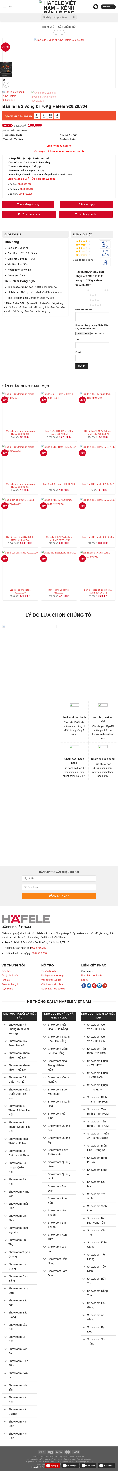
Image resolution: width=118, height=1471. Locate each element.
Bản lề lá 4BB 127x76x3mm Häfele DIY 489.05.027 (58, 538)
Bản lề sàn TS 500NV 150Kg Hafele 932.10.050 (20, 538)
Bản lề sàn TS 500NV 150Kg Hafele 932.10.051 (59, 432)
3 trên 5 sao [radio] (82, 295)
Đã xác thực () (105, 253)
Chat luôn (90, 1466)
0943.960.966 (26, 189)
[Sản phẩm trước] (55, 32)
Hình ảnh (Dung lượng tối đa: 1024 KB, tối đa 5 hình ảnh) (91, 327)
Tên (77, 340)
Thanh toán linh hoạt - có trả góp (24, 166)
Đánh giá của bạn (84, 310)
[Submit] (74, 17)
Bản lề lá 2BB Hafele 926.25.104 (59, 484)
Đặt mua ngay (87, 204)
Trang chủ (48, 26)
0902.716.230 (38, 948)
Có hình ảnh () (105, 244)
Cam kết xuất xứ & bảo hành (29, 162)
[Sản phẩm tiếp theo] (62, 32)
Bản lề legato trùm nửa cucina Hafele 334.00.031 (20, 432)
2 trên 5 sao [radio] (97, 290)
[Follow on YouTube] (104, 985)
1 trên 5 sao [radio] (80, 290)
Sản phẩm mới (67, 26)
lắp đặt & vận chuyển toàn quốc (29, 158)
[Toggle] (5, 1025)
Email (78, 352)
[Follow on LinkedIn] (99, 985)
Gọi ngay (54, 1466)
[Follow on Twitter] (89, 985)
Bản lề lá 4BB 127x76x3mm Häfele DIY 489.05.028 (97, 432)
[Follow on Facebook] (83, 985)
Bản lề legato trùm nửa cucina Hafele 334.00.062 (20, 485)
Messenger (72, 1466)
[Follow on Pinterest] (94, 985)
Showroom (108, 1466)
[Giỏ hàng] (95, 6)
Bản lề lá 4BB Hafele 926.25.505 (98, 537)
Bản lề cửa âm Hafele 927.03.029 (20, 591)
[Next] (108, 63)
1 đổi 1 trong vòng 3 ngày (26, 170)
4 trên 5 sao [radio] (82, 300)
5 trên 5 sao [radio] (82, 305)
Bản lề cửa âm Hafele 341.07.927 (58, 591)
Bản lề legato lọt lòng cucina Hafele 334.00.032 (98, 591)
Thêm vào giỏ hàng (28, 204)
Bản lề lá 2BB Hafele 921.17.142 (98, 484)
